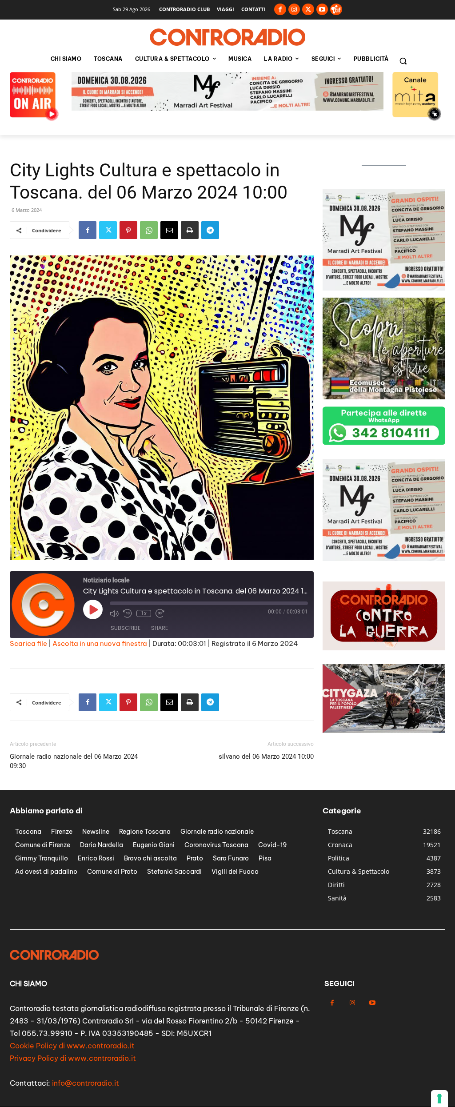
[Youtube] (322, 10)
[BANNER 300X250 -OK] (384, 558)
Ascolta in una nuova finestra (99, 643)
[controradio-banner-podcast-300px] (384, 288)
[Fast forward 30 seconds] (160, 613)
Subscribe (125, 628)
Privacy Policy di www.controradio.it (73, 1058)
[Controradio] (227, 37)
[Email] (169, 230)
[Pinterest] (128, 230)
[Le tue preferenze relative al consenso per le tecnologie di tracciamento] (439, 1098)
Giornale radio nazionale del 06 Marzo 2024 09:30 (74, 761)
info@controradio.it (85, 1083)
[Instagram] (294, 10)
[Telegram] (210, 230)
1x (144, 613)
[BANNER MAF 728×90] (227, 108)
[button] (403, 61)
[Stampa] (190, 230)
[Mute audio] (114, 613)
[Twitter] (308, 10)
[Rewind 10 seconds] (127, 613)
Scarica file (28, 643)
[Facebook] (280, 10)
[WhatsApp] (149, 230)
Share (159, 628)
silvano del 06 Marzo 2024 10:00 (266, 757)
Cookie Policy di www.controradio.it (72, 1045)
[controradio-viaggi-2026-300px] (384, 397)
